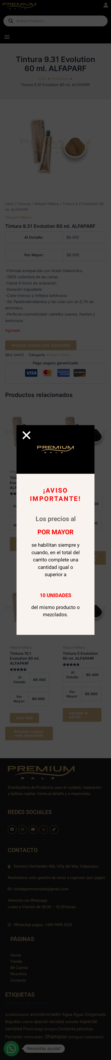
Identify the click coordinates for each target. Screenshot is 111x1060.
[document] (55, 530)
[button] (26, 435)
